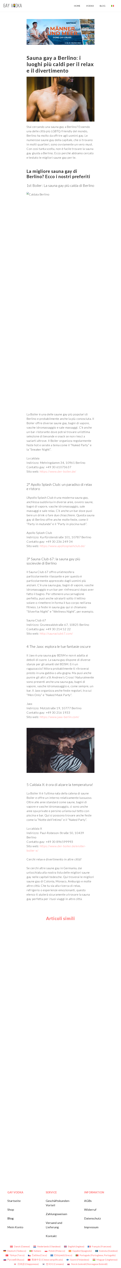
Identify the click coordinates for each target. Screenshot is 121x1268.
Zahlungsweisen (56, 1214)
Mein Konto (15, 1227)
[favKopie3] (12, 6)
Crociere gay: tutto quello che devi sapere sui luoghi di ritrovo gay (103, 1160)
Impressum (91, 1227)
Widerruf (90, 1209)
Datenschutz (92, 1218)
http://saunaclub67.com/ (56, 633)
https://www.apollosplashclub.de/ (62, 546)
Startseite (14, 1200)
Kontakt (51, 1236)
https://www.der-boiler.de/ (57, 471)
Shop (10, 1209)
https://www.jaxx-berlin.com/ (59, 717)
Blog (10, 1218)
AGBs (88, 1200)
